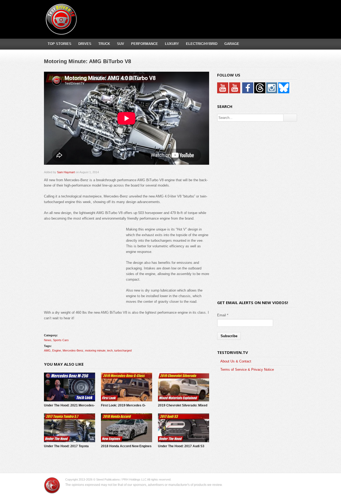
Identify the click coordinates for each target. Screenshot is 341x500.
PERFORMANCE (144, 44)
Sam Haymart (66, 172)
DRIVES (84, 44)
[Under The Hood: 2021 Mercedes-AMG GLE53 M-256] (69, 387)
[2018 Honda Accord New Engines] (126, 428)
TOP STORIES (59, 44)
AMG (47, 350)
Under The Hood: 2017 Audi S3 (181, 446)
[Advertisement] (200, 15)
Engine (56, 350)
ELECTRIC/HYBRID (201, 44)
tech (110, 350)
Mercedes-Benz (73, 350)
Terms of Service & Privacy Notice (247, 370)
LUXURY (172, 44)
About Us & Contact (235, 361)
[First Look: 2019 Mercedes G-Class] (126, 387)
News (47, 340)
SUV (120, 44)
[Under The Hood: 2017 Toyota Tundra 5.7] (69, 428)
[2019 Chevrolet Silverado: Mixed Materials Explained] (183, 387)
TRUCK (104, 44)
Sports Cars (61, 340)
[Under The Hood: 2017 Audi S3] (183, 428)
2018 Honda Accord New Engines (126, 446)
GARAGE (231, 44)
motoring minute (95, 350)
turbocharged (123, 350)
